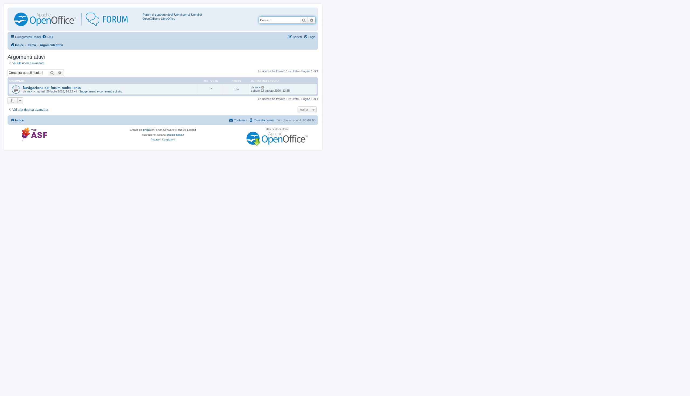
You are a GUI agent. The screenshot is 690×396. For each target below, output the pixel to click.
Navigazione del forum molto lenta (52, 88)
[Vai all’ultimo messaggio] (263, 87)
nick (29, 91)
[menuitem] (47, 37)
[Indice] (76, 19)
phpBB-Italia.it (175, 134)
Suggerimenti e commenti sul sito (100, 91)
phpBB (147, 129)
